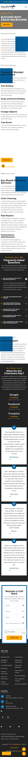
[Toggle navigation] (26, 7)
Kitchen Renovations (4, 683)
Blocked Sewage (20, 675)
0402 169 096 (10, 167)
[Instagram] (8, 717)
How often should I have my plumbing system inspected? (11, 303)
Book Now (6, 24)
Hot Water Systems (6, 665)
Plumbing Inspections (4, 672)
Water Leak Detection (18, 666)
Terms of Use (5, 739)
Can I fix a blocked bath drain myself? (11, 297)
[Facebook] (3, 717)
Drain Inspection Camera (20, 679)
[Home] (3, 711)
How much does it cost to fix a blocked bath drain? (11, 279)
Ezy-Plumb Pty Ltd (10, 734)
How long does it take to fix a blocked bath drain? (11, 316)
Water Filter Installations (18, 661)
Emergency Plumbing (4, 661)
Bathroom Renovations (4, 677)
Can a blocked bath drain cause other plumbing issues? (12, 322)
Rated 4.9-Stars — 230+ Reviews (18, 1)
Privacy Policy (14, 739)
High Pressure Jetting (19, 671)
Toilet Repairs (19, 657)
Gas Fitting (4, 668)
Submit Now (14, 637)
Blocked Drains (5, 657)
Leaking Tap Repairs (21, 684)
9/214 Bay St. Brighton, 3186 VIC (14, 698)
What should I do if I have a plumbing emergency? (10, 310)
